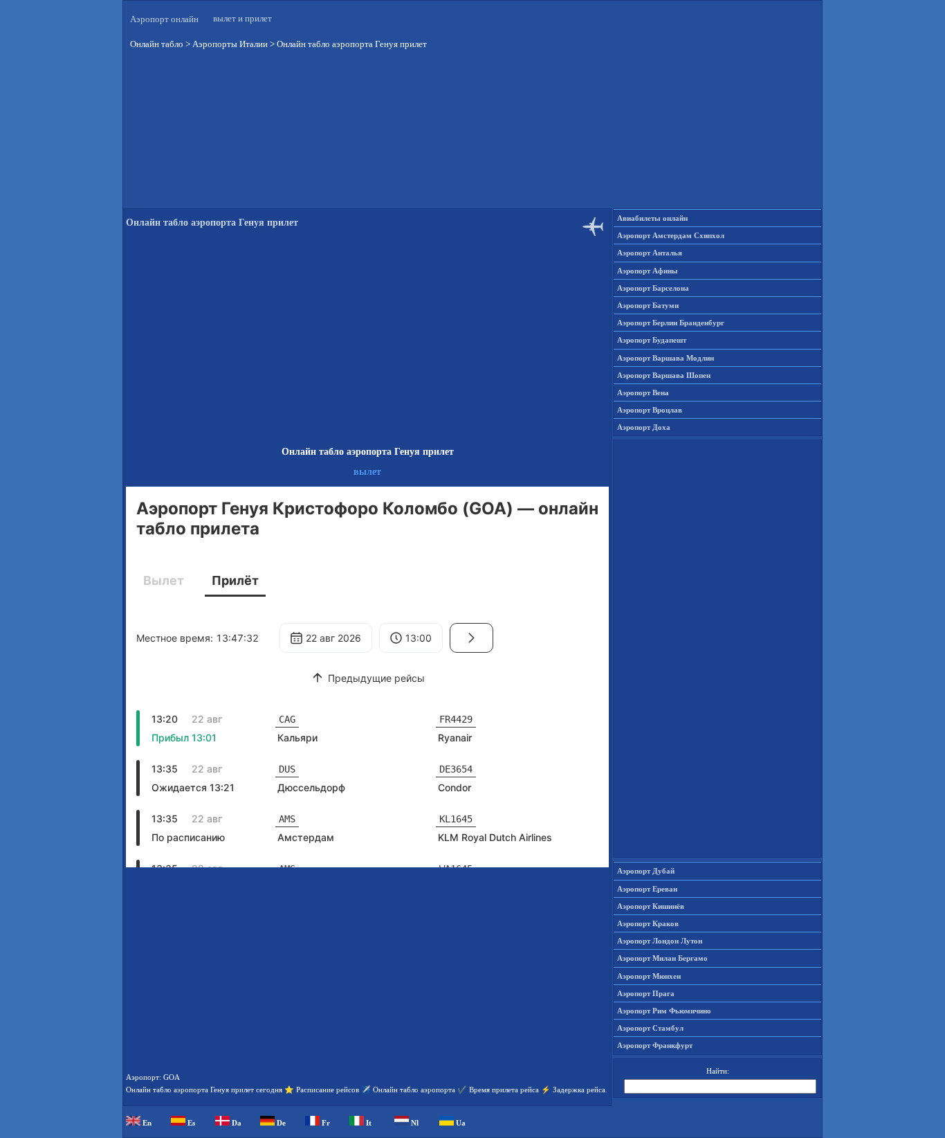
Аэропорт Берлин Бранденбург (670, 322)
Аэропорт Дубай (646, 871)
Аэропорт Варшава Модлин (665, 358)
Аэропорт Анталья (649, 253)
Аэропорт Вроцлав (649, 410)
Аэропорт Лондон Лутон (659, 941)
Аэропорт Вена (643, 392)
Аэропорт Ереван (647, 889)
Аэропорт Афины (647, 271)
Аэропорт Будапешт (651, 340)
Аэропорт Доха (643, 427)
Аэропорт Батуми (648, 305)
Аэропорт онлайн (164, 19)
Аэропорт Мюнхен (649, 976)
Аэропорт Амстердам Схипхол (670, 235)
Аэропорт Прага (646, 993)
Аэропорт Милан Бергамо (662, 958)
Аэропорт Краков (648, 923)
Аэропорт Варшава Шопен (663, 375)
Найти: (717, 1071)
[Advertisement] (472, 138)
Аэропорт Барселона (653, 288)
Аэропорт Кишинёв (650, 906)
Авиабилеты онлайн (652, 218)
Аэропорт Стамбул (650, 1028)
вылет (367, 472)
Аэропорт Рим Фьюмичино (664, 1010)
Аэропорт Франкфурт (654, 1045)
